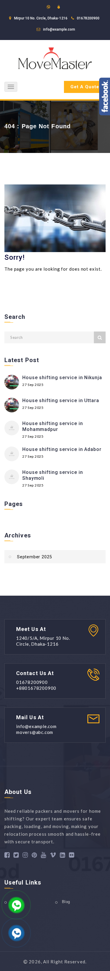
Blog (66, 902)
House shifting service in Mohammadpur (52, 426)
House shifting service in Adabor (61, 449)
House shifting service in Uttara (60, 400)
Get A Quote (84, 86)
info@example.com (59, 29)
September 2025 (34, 556)
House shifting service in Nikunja (62, 377)
